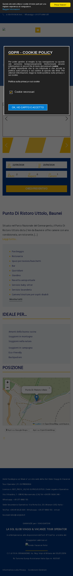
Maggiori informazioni (11, 9)
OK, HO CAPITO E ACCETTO (28, 107)
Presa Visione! (60, 4)
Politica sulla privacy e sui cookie (24, 81)
